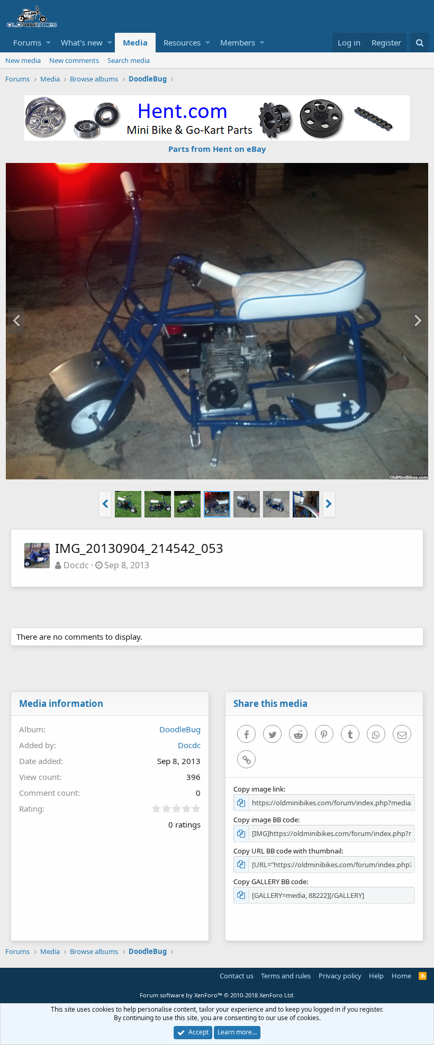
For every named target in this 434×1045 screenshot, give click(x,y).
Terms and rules (286, 975)
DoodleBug (180, 729)
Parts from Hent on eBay (217, 148)
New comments (74, 60)
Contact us (237, 975)
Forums (27, 42)
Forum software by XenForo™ (217, 995)
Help (376, 975)
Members (237, 42)
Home (401, 975)
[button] (48, 42)
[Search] (419, 42)
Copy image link (258, 789)
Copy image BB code (265, 819)
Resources (182, 42)
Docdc (76, 565)
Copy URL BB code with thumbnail (287, 851)
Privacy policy (340, 975)
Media (135, 42)
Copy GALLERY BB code (269, 881)
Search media (128, 60)
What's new (82, 42)
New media (23, 60)
